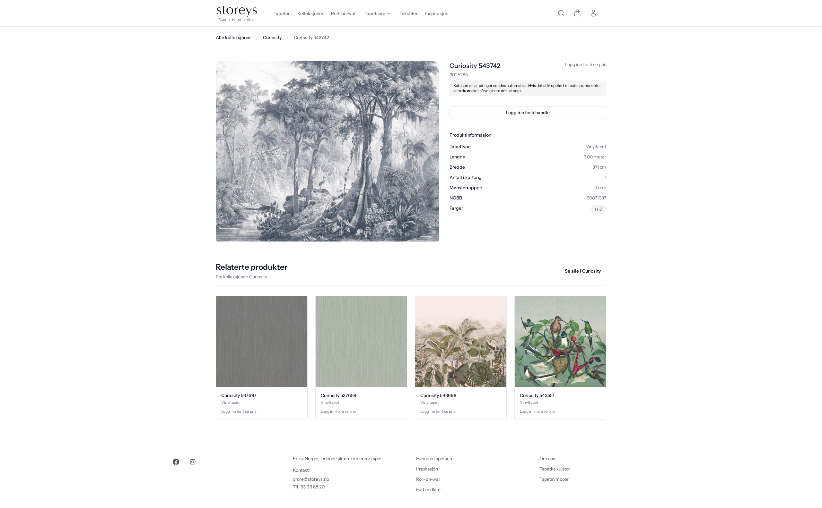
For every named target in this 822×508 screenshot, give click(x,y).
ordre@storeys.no (311, 479)
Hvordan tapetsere (435, 458)
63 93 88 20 (313, 487)
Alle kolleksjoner (233, 37)
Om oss (547, 458)
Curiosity (272, 37)
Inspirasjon (427, 469)
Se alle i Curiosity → (585, 271)
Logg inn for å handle (528, 112)
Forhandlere (428, 489)
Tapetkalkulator (554, 469)
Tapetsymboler (554, 479)
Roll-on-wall (428, 479)
